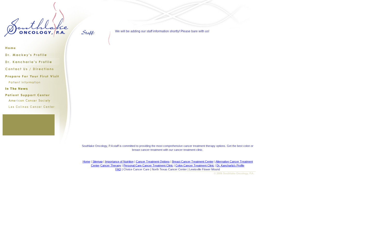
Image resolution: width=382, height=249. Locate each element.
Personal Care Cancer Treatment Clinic (148, 165)
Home (86, 161)
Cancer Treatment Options (153, 161)
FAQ (118, 169)
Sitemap (98, 161)
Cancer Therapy (110, 165)
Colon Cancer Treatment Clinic (194, 165)
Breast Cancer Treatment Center (193, 161)
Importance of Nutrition (119, 161)
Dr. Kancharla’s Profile (230, 165)
